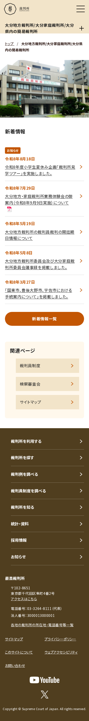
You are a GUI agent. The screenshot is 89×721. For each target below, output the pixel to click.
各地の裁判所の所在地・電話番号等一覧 (42, 624)
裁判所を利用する (26, 441)
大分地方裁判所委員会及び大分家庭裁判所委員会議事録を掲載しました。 (40, 264)
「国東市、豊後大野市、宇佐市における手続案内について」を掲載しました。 (38, 293)
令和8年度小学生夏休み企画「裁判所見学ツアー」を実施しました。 (40, 170)
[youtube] (44, 680)
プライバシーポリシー (60, 638)
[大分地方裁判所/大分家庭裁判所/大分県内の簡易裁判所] (81, 28)
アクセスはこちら (24, 598)
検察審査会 (30, 384)
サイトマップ (30, 402)
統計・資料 (20, 524)
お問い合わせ (15, 665)
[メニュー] (80, 8)
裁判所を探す (22, 457)
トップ (9, 43)
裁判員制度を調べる (28, 491)
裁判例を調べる (24, 474)
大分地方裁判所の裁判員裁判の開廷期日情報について (39, 235)
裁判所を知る (22, 507)
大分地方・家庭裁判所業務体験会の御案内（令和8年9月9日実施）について (39, 199)
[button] (78, 421)
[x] (44, 694)
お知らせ (18, 557)
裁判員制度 (30, 365)
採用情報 (19, 540)
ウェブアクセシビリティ (61, 652)
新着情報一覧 (44, 319)
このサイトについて (19, 652)
